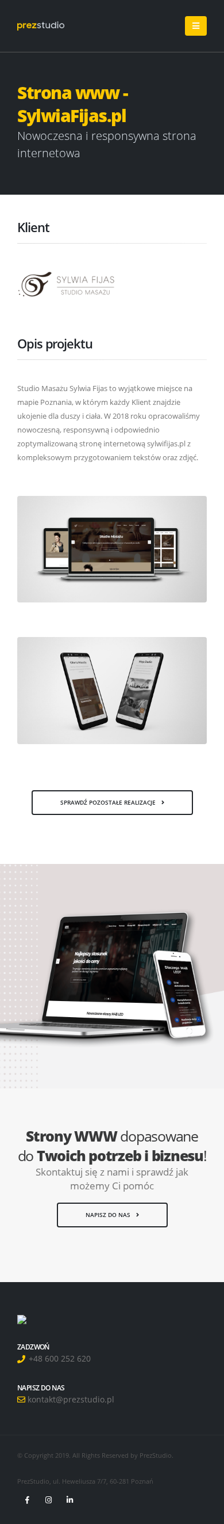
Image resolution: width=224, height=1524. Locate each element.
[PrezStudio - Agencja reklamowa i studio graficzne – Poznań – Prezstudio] (40, 26)
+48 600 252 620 (58, 1358)
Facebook (27, 1499)
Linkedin (69, 1499)
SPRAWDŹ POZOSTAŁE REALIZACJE (108, 802)
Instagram (48, 1499)
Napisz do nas (109, 1215)
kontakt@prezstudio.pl (69, 1399)
